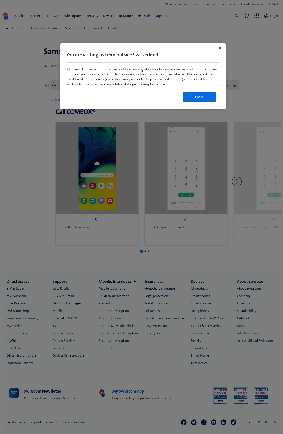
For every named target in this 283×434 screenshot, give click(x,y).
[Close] (220, 48)
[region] (143, 76)
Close (199, 97)
